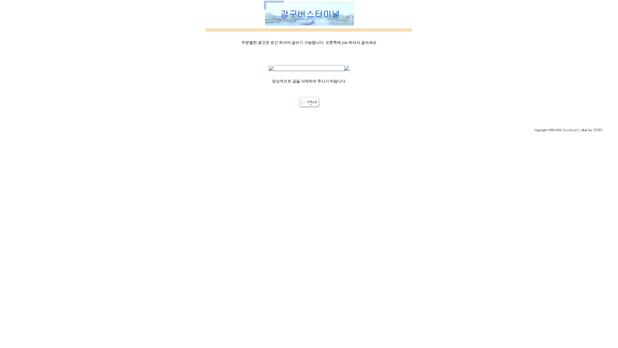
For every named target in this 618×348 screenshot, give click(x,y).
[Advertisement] (309, 178)
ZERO (598, 130)
